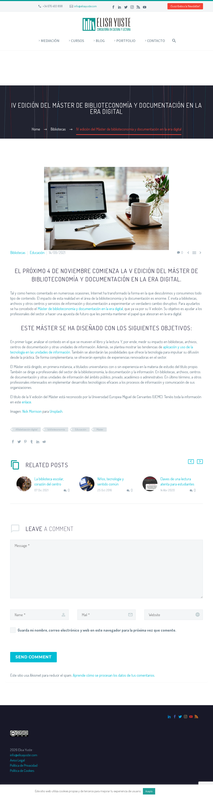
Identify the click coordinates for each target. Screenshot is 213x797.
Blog (100, 40)
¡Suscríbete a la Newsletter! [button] (185, 6)
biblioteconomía (56, 429)
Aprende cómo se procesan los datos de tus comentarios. (114, 675)
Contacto (156, 40)
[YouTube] (144, 7)
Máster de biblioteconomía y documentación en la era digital (80, 308)
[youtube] (191, 716)
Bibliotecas (17, 252)
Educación (37, 252)
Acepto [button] (149, 791)
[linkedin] (169, 716)
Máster (100, 429)
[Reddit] (44, 441)
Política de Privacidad (23, 765)
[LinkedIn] (119, 7)
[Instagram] (132, 7)
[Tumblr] (31, 441)
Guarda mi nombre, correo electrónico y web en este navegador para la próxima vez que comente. (97, 630)
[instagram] (185, 716)
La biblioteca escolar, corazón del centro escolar (49, 484)
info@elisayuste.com (85, 6)
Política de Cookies (22, 770)
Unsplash (56, 411)
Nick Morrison (32, 411)
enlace (26, 402)
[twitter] (180, 716)
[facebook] (174, 716)
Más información (167, 791)
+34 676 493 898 (53, 6)
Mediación (50, 40)
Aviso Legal (17, 760)
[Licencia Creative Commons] (19, 733)
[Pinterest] (25, 441)
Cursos (77, 40)
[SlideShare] (151, 7)
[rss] (196, 716)
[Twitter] (126, 7)
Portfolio (125, 40)
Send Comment (33, 657)
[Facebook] (113, 7)
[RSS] (138, 7)
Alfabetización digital (26, 429)
